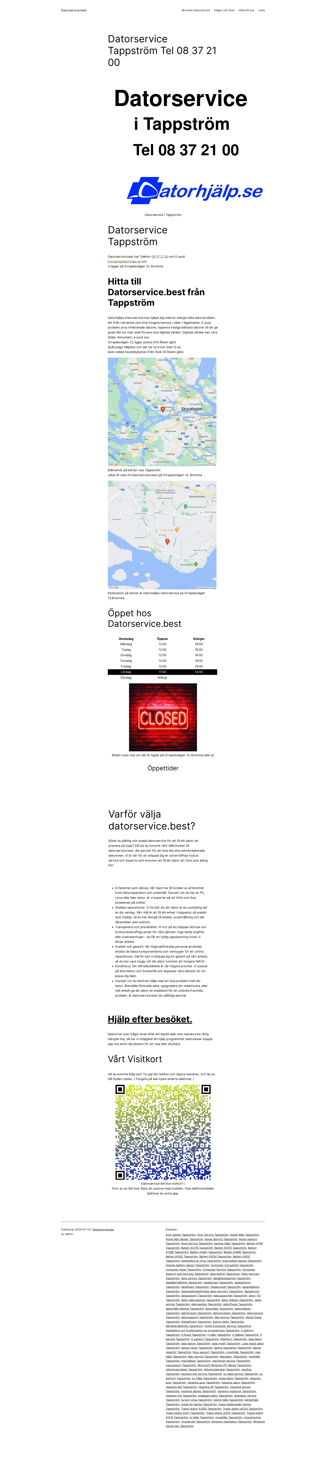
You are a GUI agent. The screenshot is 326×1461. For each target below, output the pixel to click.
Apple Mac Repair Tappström (184, 1239)
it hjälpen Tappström (245, 1334)
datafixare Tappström (195, 1287)
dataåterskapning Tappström (231, 1278)
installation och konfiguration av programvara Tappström (202, 1330)
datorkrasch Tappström (196, 1313)
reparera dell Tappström (181, 1387)
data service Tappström (196, 1278)
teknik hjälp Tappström (228, 1400)
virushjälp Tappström (228, 1417)
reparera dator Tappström (238, 1382)
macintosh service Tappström (231, 1360)
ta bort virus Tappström (196, 1400)
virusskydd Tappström (195, 1421)
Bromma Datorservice (196, 10)
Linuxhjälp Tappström (240, 1352)
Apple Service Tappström (221, 1239)
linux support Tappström (208, 1352)
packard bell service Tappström (201, 1374)
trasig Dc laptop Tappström (199, 1404)
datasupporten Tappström (230, 1295)
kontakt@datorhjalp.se (124, 261)
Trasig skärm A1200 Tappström (201, 1408)
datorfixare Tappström (237, 1304)
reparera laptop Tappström (198, 1391)
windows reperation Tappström (231, 1421)
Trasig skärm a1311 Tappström (185, 1413)
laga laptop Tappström (196, 1343)
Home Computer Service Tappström (227, 1326)
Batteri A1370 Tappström (231, 1248)
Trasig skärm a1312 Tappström (225, 1413)
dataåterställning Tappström (184, 1282)
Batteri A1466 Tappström (240, 1252)
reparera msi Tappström (181, 1395)
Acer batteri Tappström (181, 1234)
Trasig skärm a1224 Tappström (242, 1408)
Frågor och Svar (224, 10)
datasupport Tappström (196, 1295)
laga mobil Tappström (226, 1343)
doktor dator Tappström (228, 1321)
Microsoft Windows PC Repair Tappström (224, 1365)
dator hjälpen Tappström (237, 1300)
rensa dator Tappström (233, 1378)
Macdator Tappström (233, 1356)
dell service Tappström (229, 1317)
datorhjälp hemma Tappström (185, 1308)
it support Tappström (205, 1339)
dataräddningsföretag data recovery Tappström (212, 1291)
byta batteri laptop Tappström (241, 1260)
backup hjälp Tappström (229, 1243)
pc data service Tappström (240, 1374)
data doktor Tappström (225, 1274)
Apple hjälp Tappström (244, 1234)
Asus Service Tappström (196, 1243)
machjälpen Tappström (196, 1360)
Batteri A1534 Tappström (215, 1256)
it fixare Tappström (193, 1334)
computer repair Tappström (183, 1269)
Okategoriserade (103, 1229)
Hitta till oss (246, 10)
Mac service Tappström (203, 1356)
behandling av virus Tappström (201, 1260)
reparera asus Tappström (204, 1382)
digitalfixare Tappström (196, 1321)
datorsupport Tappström (197, 1317)
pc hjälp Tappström (204, 1378)
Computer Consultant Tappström (232, 1265)
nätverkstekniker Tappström (222, 1369)
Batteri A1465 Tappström (206, 1252)
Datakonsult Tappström (226, 1287)
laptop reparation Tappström (232, 1347)
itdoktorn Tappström (233, 1339)
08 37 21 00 (159, 256)
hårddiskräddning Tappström (184, 1326)
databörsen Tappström (218, 1282)
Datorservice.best (74, 10)
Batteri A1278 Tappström (197, 1248)
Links (261, 10)
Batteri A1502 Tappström (182, 1256)
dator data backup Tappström (200, 1300)
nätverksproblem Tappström (184, 1369)
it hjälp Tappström (219, 1334)
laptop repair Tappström (197, 1347)
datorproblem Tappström (229, 1313)
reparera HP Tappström (213, 1387)
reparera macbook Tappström (237, 1391)
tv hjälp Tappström (201, 1417)
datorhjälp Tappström (219, 1308)
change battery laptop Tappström (187, 1265)
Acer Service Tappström (212, 1234)
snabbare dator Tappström (215, 1395)
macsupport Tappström (181, 1365)
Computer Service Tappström (222, 1269)
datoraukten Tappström (206, 1304)
